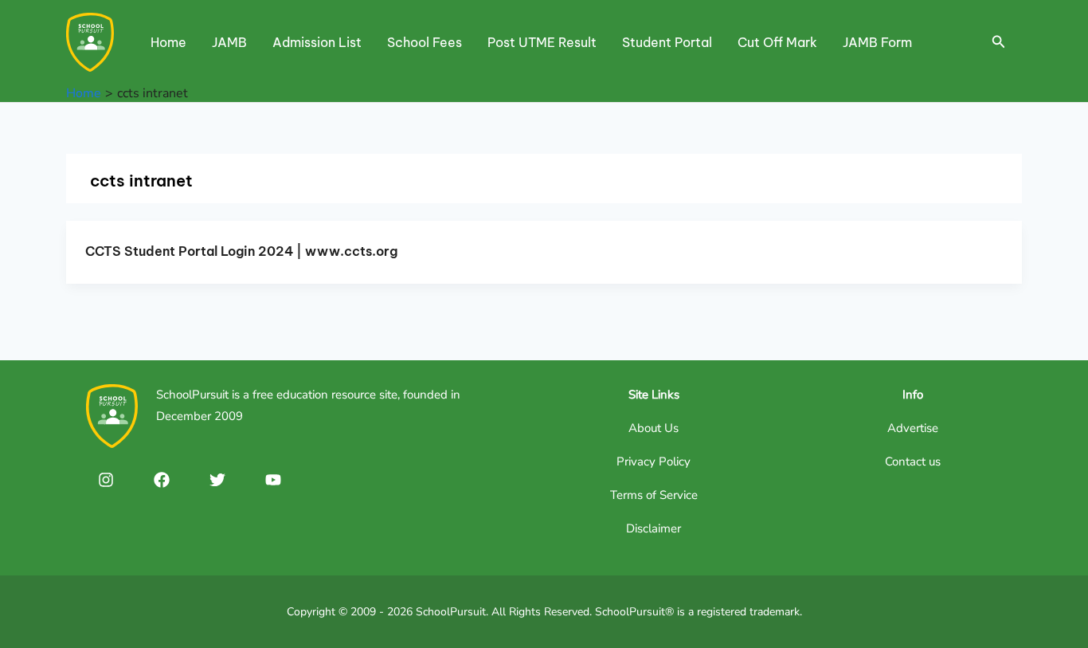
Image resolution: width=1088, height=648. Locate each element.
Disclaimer (653, 528)
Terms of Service (654, 495)
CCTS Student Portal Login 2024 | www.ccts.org (241, 251)
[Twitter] (217, 480)
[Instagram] (106, 480)
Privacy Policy (653, 461)
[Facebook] (162, 480)
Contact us (913, 461)
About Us (653, 428)
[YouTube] (273, 480)
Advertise (912, 428)
